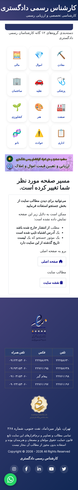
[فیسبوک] (26, 469)
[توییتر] (64, 469)
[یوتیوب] (51, 469)
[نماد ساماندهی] (39, 407)
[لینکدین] (39, 469)
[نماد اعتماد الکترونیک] (39, 328)
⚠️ (39, 136)
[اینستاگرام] (14, 469)
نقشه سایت (53, 282)
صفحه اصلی (50, 261)
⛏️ (61, 58)
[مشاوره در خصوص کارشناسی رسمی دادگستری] (10, 479)
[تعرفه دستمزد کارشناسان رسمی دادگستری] (39, 162)
